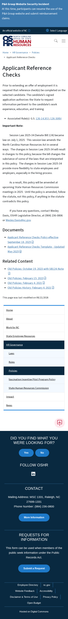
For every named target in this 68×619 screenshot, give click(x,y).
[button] (54, 41)
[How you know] (29, 30)
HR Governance (20, 52)
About (9, 319)
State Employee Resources (20, 336)
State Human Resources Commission (29, 388)
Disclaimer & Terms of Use (24, 597)
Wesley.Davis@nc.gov (18, 220)
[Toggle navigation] (63, 41)
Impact (10, 397)
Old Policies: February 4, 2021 (25, 283)
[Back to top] (59, 423)
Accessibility (46, 591)
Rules (12, 362)
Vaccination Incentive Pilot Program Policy (32, 379)
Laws (11, 353)
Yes (26, 452)
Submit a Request (34, 568)
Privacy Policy (50, 597)
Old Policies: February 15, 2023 (25, 278)
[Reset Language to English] (47, 30)
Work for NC (12, 327)
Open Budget (34, 603)
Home (6, 52)
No (42, 452)
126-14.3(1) (42, 119)
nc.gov (46, 585)
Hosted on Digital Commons (34, 611)
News (9, 405)
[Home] (20, 38)
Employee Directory (28, 585)
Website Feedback (24, 591)
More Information (34, 517)
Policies (36, 52)
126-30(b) (56, 119)
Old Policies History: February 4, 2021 (29, 288)
